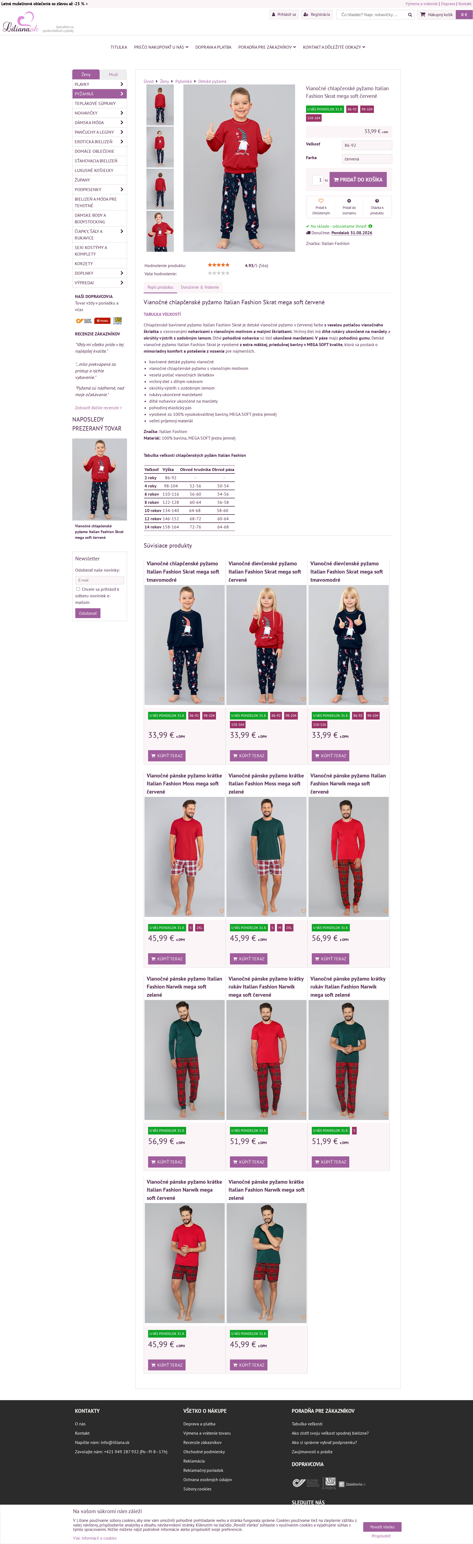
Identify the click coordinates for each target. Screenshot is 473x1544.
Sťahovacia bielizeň (96, 160)
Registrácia (320, 14)
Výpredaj (84, 282)
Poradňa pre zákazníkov (265, 47)
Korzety (84, 263)
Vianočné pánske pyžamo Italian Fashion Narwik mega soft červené (348, 783)
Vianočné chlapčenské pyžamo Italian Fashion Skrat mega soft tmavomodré (183, 571)
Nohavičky (86, 113)
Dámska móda (89, 122)
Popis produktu (160, 287)
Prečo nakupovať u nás (159, 47)
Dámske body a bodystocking (90, 218)
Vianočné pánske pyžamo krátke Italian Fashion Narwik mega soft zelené (267, 1189)
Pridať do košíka (361, 179)
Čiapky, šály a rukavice (88, 235)
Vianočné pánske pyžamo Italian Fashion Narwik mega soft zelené (184, 986)
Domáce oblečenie (94, 151)
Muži (113, 74)
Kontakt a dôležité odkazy (332, 47)
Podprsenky (88, 189)
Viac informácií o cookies (95, 1538)
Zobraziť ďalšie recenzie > (98, 407)
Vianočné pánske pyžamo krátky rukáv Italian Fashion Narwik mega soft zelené (347, 986)
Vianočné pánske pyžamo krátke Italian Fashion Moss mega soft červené (184, 783)
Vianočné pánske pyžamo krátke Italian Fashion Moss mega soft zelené (266, 783)
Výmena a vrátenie (421, 3)
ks (327, 180)
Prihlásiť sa (286, 14)
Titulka (119, 47)
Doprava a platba (213, 47)
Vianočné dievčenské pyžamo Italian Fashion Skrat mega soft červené (265, 571)
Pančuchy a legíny (94, 132)
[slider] (219, 265)
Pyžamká (84, 93)
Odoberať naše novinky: (97, 570)
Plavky (82, 84)
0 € (464, 14)
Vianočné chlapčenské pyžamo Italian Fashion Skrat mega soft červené (99, 532)
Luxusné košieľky (94, 170)
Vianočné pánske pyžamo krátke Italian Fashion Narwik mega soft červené (184, 1189)
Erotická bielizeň (94, 141)
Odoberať (88, 613)
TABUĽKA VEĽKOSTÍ (162, 314)
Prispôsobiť (381, 1536)
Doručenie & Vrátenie (200, 287)
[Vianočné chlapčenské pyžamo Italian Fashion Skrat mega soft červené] (160, 104)
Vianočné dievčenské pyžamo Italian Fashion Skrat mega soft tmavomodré (346, 571)
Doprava (448, 3)
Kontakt (465, 3)
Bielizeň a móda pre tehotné (96, 202)
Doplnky (84, 273)
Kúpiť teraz (169, 755)
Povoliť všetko (382, 1527)
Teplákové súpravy (95, 103)
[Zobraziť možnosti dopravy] (99, 323)
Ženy (86, 74)
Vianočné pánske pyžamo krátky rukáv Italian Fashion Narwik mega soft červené (266, 986)
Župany (82, 180)
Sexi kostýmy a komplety (91, 251)
